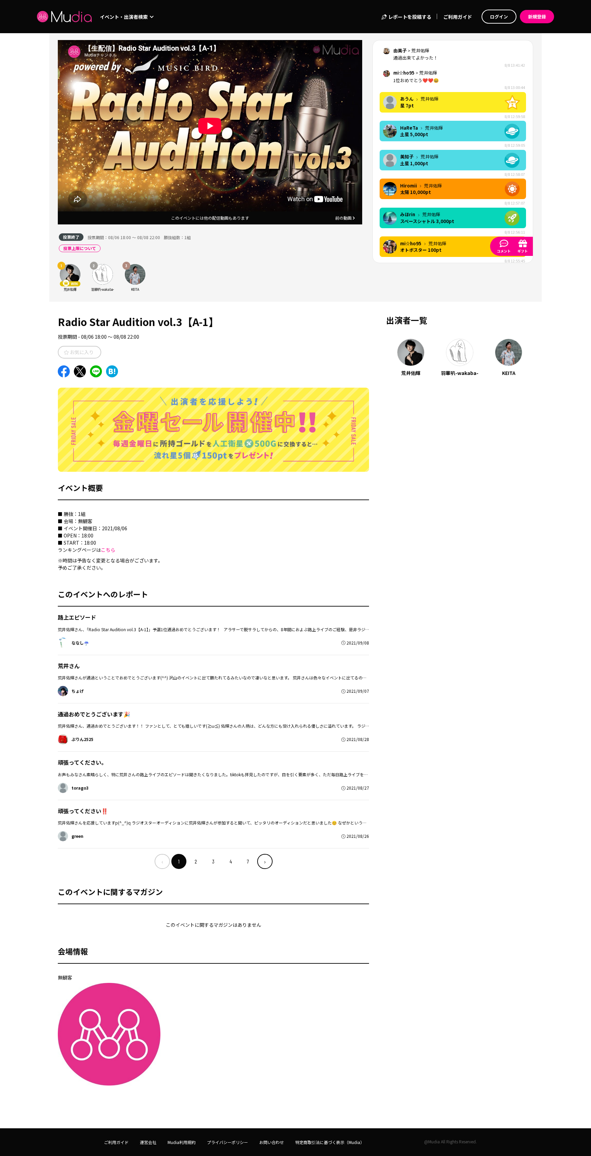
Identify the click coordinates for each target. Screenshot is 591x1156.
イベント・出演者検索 (124, 16)
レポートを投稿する (409, 16)
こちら (108, 549)
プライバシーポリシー (227, 1142)
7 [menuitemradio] (248, 861)
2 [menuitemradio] (196, 861)
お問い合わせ (271, 1142)
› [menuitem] (265, 861)
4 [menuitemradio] (230, 861)
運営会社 (148, 1142)
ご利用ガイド (457, 16)
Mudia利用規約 (182, 1142)
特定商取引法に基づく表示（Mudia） (329, 1142)
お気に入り (81, 352)
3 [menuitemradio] (213, 861)
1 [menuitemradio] (179, 861)
